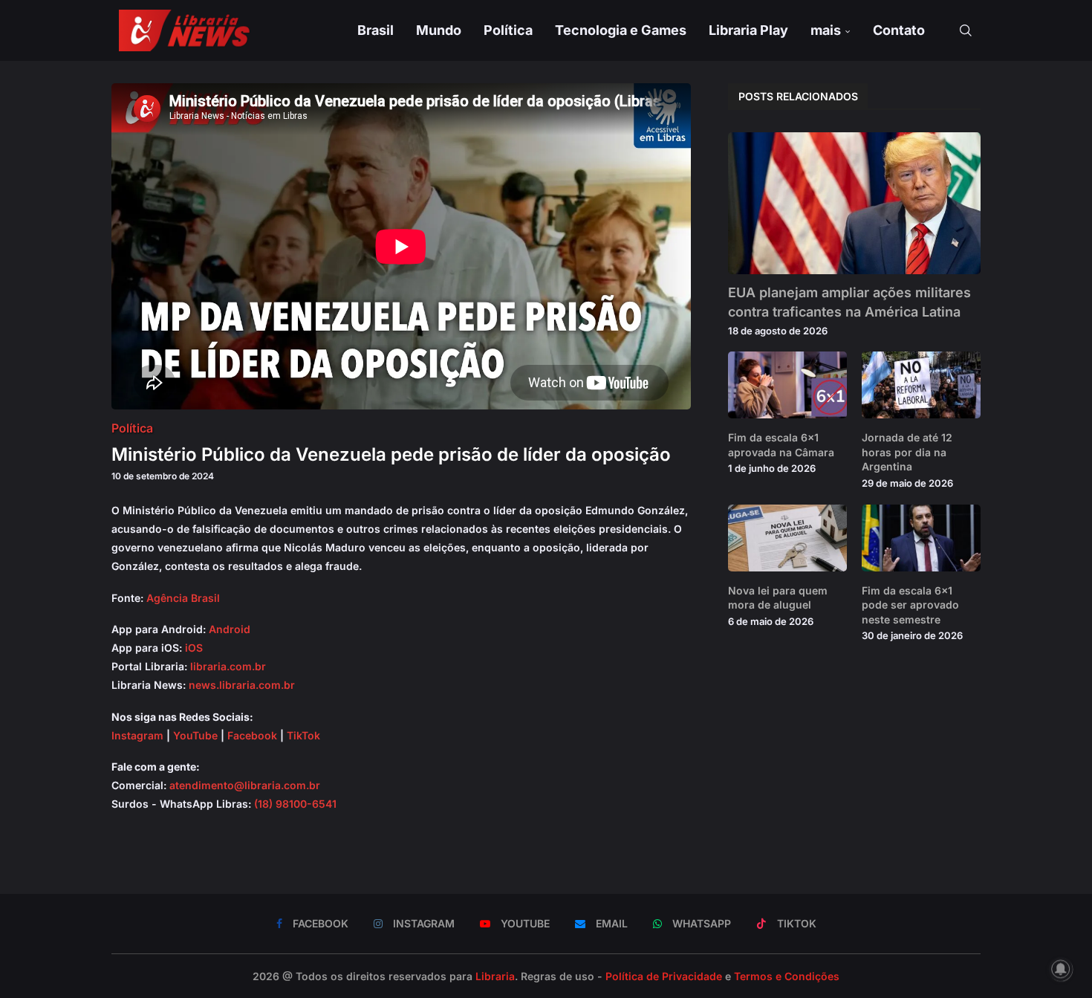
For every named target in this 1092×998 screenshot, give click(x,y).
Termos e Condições (786, 976)
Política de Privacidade (663, 976)
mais (825, 30)
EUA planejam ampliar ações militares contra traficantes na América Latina (849, 302)
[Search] (965, 30)
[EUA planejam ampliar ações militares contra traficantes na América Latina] (854, 203)
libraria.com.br (228, 666)
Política (508, 30)
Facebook (252, 735)
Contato (899, 30)
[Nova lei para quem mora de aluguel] (787, 538)
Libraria (495, 976)
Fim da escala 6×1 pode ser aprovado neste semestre (910, 605)
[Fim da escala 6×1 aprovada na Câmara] (787, 384)
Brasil (375, 30)
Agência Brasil (183, 598)
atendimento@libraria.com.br (244, 785)
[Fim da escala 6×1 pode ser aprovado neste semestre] (921, 538)
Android (229, 629)
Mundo (438, 30)
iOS (194, 647)
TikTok (303, 735)
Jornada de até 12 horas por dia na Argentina (907, 452)
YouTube (195, 735)
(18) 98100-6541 (295, 803)
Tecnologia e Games (620, 30)
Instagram (137, 735)
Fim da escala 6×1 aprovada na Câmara (781, 445)
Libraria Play (748, 30)
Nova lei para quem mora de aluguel (778, 598)
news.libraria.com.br (242, 684)
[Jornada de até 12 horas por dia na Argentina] (921, 384)
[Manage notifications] (1061, 969)
